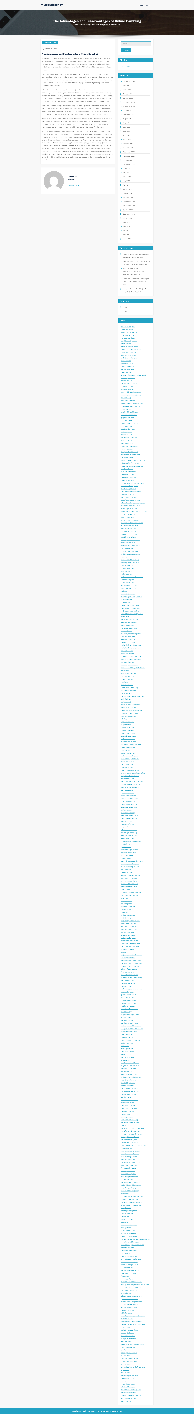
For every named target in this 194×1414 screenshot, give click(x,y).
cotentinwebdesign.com (129, 486)
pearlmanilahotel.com (129, 429)
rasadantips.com (127, 364)
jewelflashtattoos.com (129, 415)
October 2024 (128, 110)
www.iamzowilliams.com (130, 1242)
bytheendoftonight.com (129, 730)
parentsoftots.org (127, 1086)
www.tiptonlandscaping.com (131, 1202)
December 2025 (129, 81)
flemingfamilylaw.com (129, 1353)
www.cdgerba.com (127, 1279)
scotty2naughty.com (128, 855)
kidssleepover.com (128, 378)
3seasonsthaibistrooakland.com (132, 696)
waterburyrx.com (127, 1017)
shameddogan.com (128, 1083)
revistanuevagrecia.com (129, 850)
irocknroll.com (126, 557)
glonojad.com (126, 847)
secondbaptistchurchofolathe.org (133, 1367)
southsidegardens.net (129, 1250)
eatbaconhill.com (127, 372)
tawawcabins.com (127, 565)
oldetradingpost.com (128, 489)
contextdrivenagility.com (130, 867)
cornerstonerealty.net (129, 1236)
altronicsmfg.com (127, 369)
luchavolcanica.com (128, 983)
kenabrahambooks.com (129, 816)
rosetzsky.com (126, 844)
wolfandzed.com (127, 1219)
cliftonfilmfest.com (128, 543)
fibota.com (125, 1276)
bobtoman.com (126, 435)
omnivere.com (126, 361)
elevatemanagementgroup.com (132, 1344)
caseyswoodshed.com (129, 1031)
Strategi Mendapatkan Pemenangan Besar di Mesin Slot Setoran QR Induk (136, 282)
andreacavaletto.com (128, 707)
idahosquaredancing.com (130, 563)
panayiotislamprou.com (129, 452)
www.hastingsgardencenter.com (132, 1245)
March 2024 (127, 139)
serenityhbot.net (127, 1117)
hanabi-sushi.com (127, 1216)
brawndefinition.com (128, 801)
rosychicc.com (126, 725)
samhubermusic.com (128, 1398)
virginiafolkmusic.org (128, 673)
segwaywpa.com (127, 1071)
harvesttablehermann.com (130, 506)
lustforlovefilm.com (128, 824)
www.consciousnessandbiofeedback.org (135, 1239)
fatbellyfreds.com (127, 1267)
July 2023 (126, 173)
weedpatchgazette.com (129, 588)
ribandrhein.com (127, 679)
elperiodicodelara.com (129, 332)
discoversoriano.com (128, 753)
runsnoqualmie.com (128, 1171)
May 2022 (126, 231)
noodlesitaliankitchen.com (130, 406)
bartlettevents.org (127, 474)
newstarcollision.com (129, 628)
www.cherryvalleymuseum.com (132, 483)
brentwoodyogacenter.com (130, 1199)
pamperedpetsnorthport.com (131, 597)
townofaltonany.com (128, 949)
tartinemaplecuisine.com (130, 895)
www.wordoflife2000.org (130, 560)
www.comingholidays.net (130, 759)
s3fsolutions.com (127, 517)
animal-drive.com (127, 1057)
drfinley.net (125, 1350)
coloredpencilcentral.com (130, 540)
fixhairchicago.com (127, 1034)
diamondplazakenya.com (130, 1290)
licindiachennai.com (128, 338)
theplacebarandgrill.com (130, 1015)
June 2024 (127, 127)
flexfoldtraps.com (127, 1148)
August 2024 (127, 119)
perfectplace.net (127, 693)
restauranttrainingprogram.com (132, 656)
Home (141, 6)
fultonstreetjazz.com (128, 472)
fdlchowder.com (127, 1179)
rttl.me (123, 1381)
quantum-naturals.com (129, 1299)
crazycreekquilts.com (129, 807)
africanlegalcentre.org (129, 833)
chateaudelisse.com (128, 457)
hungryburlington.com (129, 889)
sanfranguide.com (127, 762)
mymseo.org (125, 1370)
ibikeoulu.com (126, 869)
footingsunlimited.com (129, 1168)
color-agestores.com (128, 716)
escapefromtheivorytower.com (132, 523)
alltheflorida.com (127, 1313)
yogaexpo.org (126, 702)
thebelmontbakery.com (129, 386)
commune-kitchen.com (129, 818)
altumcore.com (126, 1054)
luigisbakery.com (127, 1213)
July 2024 (126, 123)
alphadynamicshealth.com (130, 1330)
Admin (47, 49)
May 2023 (126, 181)
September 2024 (129, 115)
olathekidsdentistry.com (130, 605)
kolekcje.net (125, 682)
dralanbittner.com (127, 582)
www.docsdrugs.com (128, 1174)
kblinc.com (125, 591)
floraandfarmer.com (128, 514)
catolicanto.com (127, 685)
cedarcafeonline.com (128, 352)
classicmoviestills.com (129, 747)
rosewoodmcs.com (128, 1230)
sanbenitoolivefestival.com (131, 744)
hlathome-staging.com (129, 642)
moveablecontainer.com (129, 477)
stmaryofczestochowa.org (130, 875)
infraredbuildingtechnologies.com (133, 503)
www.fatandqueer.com (129, 1157)
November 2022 (129, 206)
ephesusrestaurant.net (129, 1262)
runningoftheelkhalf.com (130, 1137)
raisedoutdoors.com (128, 548)
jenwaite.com (126, 1341)
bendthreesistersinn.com (130, 966)
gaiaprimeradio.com (128, 906)
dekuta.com (125, 1222)
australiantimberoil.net (129, 497)
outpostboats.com (127, 727)
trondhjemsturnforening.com (131, 1287)
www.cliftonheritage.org (130, 1191)
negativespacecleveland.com (131, 955)
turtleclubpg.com (127, 992)
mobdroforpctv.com (128, 739)
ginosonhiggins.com (128, 935)
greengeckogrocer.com (129, 639)
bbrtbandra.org (126, 420)
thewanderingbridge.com (130, 881)
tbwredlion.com (126, 1293)
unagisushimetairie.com (129, 412)
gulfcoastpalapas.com (129, 1074)
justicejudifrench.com (129, 878)
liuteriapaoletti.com (128, 958)
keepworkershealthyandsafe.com (133, 403)
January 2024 (128, 148)
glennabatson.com (127, 793)
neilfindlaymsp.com (128, 1006)
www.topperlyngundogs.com (131, 1134)
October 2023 (128, 160)
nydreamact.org (126, 409)
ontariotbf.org (126, 398)
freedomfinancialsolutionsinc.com (133, 1145)
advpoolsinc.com (127, 1020)
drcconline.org (126, 1012)
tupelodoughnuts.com (129, 602)
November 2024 (129, 106)
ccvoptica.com (126, 1208)
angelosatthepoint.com (129, 1023)
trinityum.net (125, 1253)
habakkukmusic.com (128, 1111)
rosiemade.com (126, 599)
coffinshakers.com (127, 872)
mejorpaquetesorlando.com (131, 611)
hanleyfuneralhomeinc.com (131, 608)
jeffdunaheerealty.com (129, 1140)
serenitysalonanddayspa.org (131, 349)
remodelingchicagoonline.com (132, 1196)
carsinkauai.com (127, 1319)
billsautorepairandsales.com (131, 1296)
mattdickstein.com (127, 1103)
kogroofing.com (126, 440)
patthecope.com (127, 1043)
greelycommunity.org (128, 838)
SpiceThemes (116, 1411)
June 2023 (127, 177)
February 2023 (128, 193)
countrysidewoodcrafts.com (131, 392)
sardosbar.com (126, 571)
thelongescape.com (128, 915)
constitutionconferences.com (131, 1040)
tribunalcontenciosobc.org (130, 784)
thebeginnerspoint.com (129, 756)
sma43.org (125, 1194)
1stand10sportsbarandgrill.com (132, 614)
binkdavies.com (126, 810)
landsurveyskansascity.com (131, 1162)
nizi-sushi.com (126, 901)
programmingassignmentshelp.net (133, 375)
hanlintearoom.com (128, 1336)
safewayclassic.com (128, 389)
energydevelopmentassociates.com (134, 511)
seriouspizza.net (127, 1049)
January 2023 (128, 197)
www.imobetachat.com (129, 1100)
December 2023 (129, 152)
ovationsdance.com (128, 676)
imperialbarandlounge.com (130, 545)
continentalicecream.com (130, 804)
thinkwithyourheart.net (129, 551)
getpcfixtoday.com (127, 418)
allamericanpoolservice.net (131, 659)
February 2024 (128, 144)
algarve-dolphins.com (129, 929)
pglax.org (124, 952)
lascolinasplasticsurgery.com (131, 1188)
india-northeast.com (128, 528)
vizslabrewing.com (127, 580)
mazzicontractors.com (129, 1256)
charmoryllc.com (127, 764)
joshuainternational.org (129, 1120)
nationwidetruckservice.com (131, 989)
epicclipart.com (126, 426)
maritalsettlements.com (130, 941)
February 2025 (128, 94)
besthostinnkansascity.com (131, 1390)
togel (125, 311)
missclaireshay (52, 4)
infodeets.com (126, 344)
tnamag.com (125, 1060)
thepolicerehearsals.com (130, 776)
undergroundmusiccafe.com (131, 1395)
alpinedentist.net (127, 443)
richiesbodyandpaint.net (129, 335)
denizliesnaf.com (127, 1037)
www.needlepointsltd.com (130, 1182)
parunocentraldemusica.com (131, 1282)
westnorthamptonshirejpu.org (132, 466)
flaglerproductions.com (129, 798)
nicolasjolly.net (126, 827)
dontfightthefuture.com (129, 534)
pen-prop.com (126, 1125)
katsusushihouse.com (129, 835)
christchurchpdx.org (128, 813)
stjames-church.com (128, 853)
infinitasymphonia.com (129, 830)
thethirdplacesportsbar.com (131, 1259)
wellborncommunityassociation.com (134, 460)
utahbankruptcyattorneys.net (131, 554)
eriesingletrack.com (128, 594)
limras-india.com (127, 329)
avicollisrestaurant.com (129, 1009)
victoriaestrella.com (128, 997)
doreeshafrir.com (127, 858)
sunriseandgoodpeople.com (131, 960)
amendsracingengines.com (130, 1151)
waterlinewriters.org (128, 1080)
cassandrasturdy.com (128, 742)
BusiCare (106, 1411)
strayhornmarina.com (128, 796)
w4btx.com (125, 617)
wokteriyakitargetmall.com (131, 645)
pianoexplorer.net (127, 1248)
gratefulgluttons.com (128, 736)
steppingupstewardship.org (131, 1205)
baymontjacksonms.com (130, 946)
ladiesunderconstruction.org (131, 492)
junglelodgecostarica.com (130, 921)
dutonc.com (125, 912)
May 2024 (126, 131)
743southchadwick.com (129, 526)
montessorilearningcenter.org (131, 1302)
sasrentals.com (126, 631)
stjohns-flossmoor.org (129, 969)
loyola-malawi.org (127, 722)
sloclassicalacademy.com (130, 787)
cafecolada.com (126, 750)
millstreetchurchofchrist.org (131, 1321)
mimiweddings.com (128, 1387)
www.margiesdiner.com (129, 1177)
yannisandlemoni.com (129, 585)
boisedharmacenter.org (129, 713)
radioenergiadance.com (129, 446)
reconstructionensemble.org (131, 978)
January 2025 (128, 98)
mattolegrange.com (128, 918)
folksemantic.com (127, 568)
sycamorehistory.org (128, 1233)
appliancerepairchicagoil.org (131, 395)
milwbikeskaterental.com (130, 943)
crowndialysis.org (127, 654)
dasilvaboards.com (127, 790)
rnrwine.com (125, 1356)
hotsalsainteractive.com (129, 347)
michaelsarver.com (128, 636)
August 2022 (127, 218)
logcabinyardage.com (128, 1094)
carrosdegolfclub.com (129, 509)
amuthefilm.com (127, 821)
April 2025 (126, 86)
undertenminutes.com (129, 358)
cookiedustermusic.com (129, 975)
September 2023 (129, 164)
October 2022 (128, 210)
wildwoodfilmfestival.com (130, 463)
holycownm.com (127, 986)
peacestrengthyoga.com (129, 1142)
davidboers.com (126, 1097)
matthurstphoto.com (128, 1310)
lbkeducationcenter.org (129, 688)
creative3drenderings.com (130, 1088)
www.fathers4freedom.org (130, 1131)
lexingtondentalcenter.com (131, 648)
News (148, 6)
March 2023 (127, 189)
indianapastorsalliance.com (131, 1026)
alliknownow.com (127, 779)
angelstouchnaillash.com (130, 619)
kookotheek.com (127, 449)
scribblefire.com (127, 699)
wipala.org (124, 719)
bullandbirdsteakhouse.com (131, 1185)
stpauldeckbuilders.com (130, 1165)
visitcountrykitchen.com (130, 926)
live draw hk (125, 66)
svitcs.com (125, 1046)
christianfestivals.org (128, 924)
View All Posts (73, 185)
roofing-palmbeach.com (129, 531)
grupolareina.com (127, 480)
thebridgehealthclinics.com (131, 1077)
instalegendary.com (128, 401)
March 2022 (127, 239)
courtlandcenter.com (128, 1003)
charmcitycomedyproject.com (132, 861)
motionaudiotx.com (128, 1378)
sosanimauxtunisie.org (129, 437)
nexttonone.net (126, 1114)
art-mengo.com (126, 904)
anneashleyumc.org (128, 1159)
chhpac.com (125, 1373)
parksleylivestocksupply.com (131, 710)
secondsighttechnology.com (131, 634)
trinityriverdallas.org (128, 690)
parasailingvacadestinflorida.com (133, 1324)
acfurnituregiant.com (128, 355)
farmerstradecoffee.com (130, 1091)
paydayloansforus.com (129, 383)
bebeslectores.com (128, 494)
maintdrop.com (126, 432)
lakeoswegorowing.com (129, 1358)
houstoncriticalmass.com (130, 770)
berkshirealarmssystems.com (132, 577)
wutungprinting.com (128, 938)
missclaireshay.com (128, 327)
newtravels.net (126, 381)
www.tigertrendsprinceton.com (132, 1128)
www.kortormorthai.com (130, 1154)
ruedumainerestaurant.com (131, 841)
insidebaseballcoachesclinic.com (133, 1316)
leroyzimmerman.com (129, 1347)
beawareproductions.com (130, 864)
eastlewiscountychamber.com (132, 781)
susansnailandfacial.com (130, 1123)
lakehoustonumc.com (129, 1108)
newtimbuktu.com (127, 366)
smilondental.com (127, 625)
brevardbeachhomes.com (130, 520)
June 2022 (127, 226)
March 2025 (127, 90)
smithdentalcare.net (128, 1392)
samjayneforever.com (129, 1307)
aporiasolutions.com (128, 1068)
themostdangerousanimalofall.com (133, 773)
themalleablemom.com (129, 884)
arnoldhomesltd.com (128, 537)
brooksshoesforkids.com (130, 1063)
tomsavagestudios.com (129, 665)
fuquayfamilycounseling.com (131, 1361)
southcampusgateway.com (130, 455)
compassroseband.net (129, 1051)
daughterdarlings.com (129, 341)
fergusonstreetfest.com (129, 1304)
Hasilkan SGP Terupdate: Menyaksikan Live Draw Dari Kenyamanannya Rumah (133, 271)
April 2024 (126, 135)
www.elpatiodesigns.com (130, 1270)
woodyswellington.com (129, 1265)
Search (126, 50)
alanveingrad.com (127, 932)
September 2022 (129, 214)
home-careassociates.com (130, 705)
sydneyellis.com (127, 651)
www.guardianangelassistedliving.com (135, 1285)
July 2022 (126, 222)
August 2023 (127, 168)
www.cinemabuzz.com (129, 1225)
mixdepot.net (126, 1228)
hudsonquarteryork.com (129, 1273)
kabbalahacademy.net (129, 622)
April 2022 (126, 235)
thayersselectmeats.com (130, 1066)
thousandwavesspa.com (129, 1000)
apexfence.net (126, 1401)
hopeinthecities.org (128, 733)
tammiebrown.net (127, 909)
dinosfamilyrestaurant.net (130, 500)
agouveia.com (126, 1364)
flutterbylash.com (127, 1333)
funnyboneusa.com (128, 972)
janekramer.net (126, 898)
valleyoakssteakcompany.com (132, 1029)
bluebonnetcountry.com (129, 423)
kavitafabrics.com (127, 980)
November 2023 (129, 156)
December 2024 (129, 102)
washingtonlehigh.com (129, 1211)
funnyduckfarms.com (128, 1339)
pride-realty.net (126, 1327)
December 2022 (129, 202)
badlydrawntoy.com (128, 1105)
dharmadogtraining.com (129, 1376)
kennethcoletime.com (129, 887)
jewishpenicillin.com (128, 662)
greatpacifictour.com (128, 995)
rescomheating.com (128, 1384)
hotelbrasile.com (127, 469)
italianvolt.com (126, 574)
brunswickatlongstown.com (131, 892)
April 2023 (126, 185)
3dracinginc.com (127, 767)
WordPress (91, 1411)
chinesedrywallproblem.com (131, 963)
